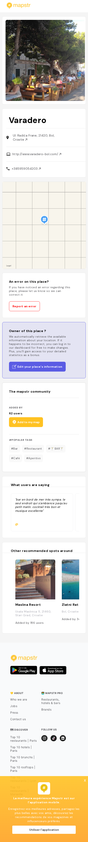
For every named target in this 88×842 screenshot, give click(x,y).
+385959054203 (25, 169)
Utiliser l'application (44, 830)
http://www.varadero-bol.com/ (35, 154)
